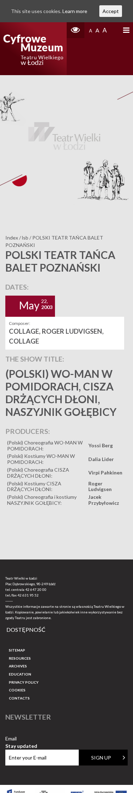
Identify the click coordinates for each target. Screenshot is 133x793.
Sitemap (17, 650)
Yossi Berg (100, 445)
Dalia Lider (101, 459)
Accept (110, 11)
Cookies (17, 690)
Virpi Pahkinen (105, 473)
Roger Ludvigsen (100, 486)
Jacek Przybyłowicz (103, 500)
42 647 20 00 (35, 589)
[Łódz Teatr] (33, 48)
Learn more (74, 11)
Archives (18, 666)
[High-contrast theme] (75, 30)
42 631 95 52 (28, 595)
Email (21, 739)
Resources (20, 658)
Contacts (19, 698)
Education (20, 674)
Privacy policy (24, 682)
